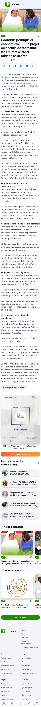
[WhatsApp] (3, 65)
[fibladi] (3, 631)
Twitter (27, 692)
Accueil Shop (26, 658)
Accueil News (6, 658)
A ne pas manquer (12, 526)
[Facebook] (9, 65)
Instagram (28, 688)
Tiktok (27, 699)
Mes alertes (5, 669)
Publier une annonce (29, 673)
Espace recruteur (7, 699)
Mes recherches (27, 662)
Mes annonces (27, 669)
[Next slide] (39, 548)
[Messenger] (27, 65)
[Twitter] (15, 65)
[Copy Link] (33, 65)
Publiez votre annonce (22, 454)
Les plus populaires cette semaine (12, 463)
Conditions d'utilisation (29, 647)
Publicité (24, 634)
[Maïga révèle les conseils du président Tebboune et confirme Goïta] (5, 494)
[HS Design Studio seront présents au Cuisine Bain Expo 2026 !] (20, 419)
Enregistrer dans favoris (15, 388)
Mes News (4, 662)
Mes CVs (4, 695)
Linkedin (28, 695)
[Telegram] (21, 65)
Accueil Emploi (6, 684)
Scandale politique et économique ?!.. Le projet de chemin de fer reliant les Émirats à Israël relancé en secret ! (17, 562)
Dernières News (6, 673)
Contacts (24, 638)
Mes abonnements (7, 666)
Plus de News (20, 617)
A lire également (11, 570)
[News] (7, 4)
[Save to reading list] (38, 36)
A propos (24, 630)
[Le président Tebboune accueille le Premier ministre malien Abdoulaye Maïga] (5, 504)
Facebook (28, 684)
